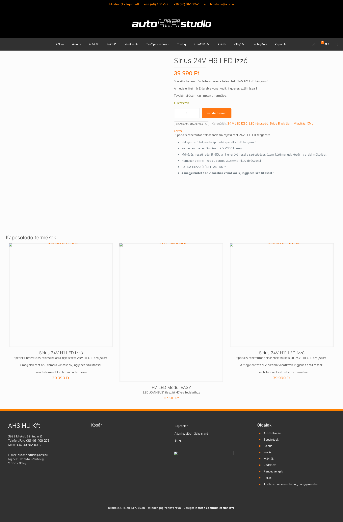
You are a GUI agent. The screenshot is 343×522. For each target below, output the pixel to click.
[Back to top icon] (324, 514)
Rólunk (268, 477)
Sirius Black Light (281, 123)
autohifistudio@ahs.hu (219, 4)
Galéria (268, 446)
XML (310, 123)
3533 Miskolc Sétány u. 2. (25, 436)
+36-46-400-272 (37, 440)
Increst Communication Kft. (215, 507)
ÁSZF (178, 441)
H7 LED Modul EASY (171, 387)
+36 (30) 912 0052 (186, 4)
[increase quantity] (195, 113)
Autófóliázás (272, 433)
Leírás (178, 131)
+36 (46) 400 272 (156, 4)
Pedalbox (270, 465)
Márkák (269, 458)
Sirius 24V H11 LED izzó (281, 352)
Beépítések (271, 439)
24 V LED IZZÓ (237, 123)
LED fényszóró (259, 123)
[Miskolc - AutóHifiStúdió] (171, 26)
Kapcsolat (181, 426)
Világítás (299, 123)
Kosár (267, 452)
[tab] (254, 131)
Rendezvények (273, 471)
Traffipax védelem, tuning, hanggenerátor (291, 484)
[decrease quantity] (178, 113)
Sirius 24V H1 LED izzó (61, 352)
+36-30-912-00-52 (29, 444)
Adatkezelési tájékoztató (191, 433)
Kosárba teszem (216, 113)
